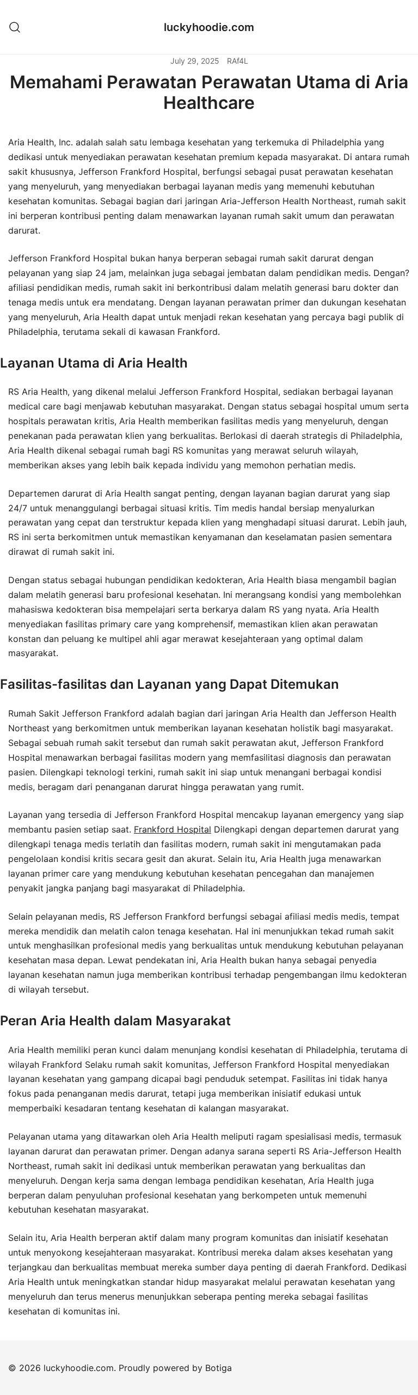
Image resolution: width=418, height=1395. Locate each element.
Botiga (218, 1367)
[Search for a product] (15, 27)
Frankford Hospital (172, 829)
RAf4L (237, 60)
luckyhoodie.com (209, 27)
